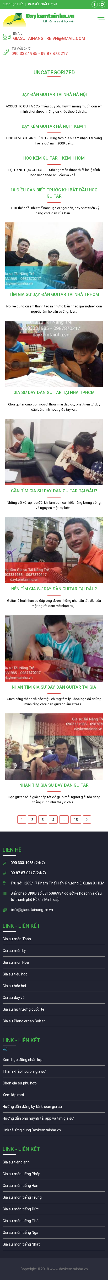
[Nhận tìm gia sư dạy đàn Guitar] (54, 746)
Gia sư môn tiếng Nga (54, 1131)
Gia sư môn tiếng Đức (54, 1210)
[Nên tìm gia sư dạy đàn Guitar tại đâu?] (54, 550)
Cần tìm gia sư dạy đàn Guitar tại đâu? (54, 490)
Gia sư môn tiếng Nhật (54, 1245)
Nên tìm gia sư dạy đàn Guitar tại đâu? (54, 588)
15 (76, 820)
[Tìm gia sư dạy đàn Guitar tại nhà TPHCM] (54, 255)
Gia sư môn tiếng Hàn (54, 1186)
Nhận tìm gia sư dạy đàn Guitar (54, 785)
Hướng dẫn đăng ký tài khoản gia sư (54, 1107)
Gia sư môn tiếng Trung (54, 1198)
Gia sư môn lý (54, 952)
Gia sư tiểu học (54, 975)
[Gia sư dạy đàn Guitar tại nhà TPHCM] (54, 354)
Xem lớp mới (54, 1096)
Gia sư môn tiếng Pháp (54, 1175)
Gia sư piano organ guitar (54, 1022)
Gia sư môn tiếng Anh (54, 1163)
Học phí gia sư (54, 1072)
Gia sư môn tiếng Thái (54, 1222)
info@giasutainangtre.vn (32, 910)
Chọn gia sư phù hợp (54, 1084)
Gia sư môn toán (54, 940)
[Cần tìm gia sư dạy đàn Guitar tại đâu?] (54, 452)
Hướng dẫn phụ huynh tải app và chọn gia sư (54, 1119)
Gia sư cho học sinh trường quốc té (54, 1010)
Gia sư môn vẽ (54, 998)
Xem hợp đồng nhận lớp (54, 1061)
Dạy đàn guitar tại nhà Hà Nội (54, 94)
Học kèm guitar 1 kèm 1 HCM (54, 158)
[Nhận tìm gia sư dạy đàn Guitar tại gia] (54, 648)
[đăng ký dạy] (38, 20)
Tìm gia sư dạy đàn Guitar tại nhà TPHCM (54, 294)
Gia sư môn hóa (54, 963)
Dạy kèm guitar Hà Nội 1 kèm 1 (54, 126)
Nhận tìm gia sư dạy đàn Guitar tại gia (54, 687)
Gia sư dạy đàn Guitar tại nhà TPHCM (54, 392)
